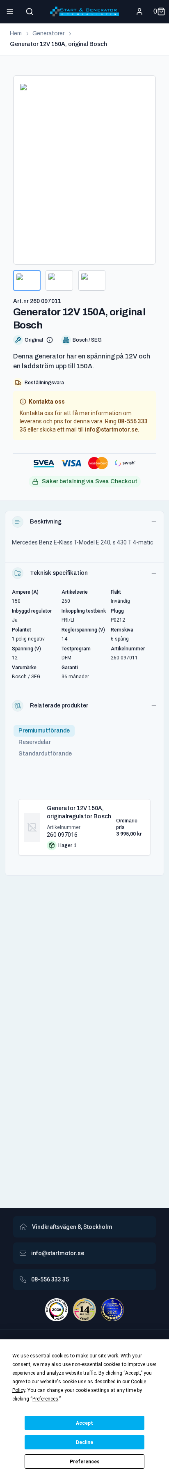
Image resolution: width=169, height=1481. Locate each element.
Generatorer (48, 33)
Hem (16, 33)
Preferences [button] (45, 1399)
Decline (84, 1442)
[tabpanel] (84, 824)
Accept (84, 1423)
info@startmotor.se (111, 429)
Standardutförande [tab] (45, 754)
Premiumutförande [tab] (44, 731)
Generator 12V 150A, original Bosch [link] (58, 44)
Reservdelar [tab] (34, 742)
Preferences (85, 1462)
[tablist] (45, 742)
